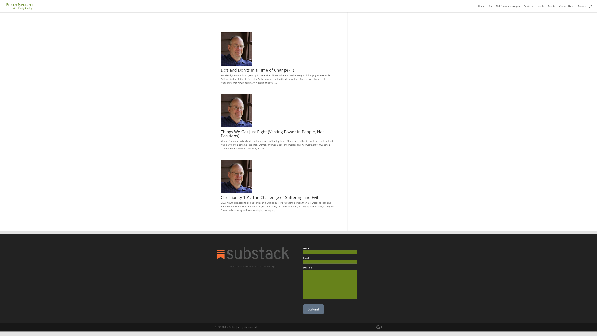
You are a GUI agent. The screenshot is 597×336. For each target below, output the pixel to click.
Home (481, 6)
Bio (490, 6)
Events (551, 6)
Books (527, 6)
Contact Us (565, 6)
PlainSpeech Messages (508, 6)
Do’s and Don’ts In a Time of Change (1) (257, 70)
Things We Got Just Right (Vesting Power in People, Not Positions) (272, 134)
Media (540, 6)
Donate (582, 6)
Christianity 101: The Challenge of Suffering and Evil (269, 197)
